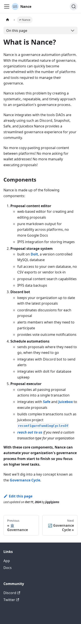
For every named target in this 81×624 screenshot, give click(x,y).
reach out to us (29, 432)
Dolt (34, 254)
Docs (7, 567)
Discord (9, 592)
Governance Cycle (25, 480)
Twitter (9, 599)
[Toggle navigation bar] (6, 6)
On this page (16, 30)
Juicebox (65, 401)
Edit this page (20, 496)
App (6, 560)
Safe (46, 401)
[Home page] (7, 19)
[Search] (74, 6)
